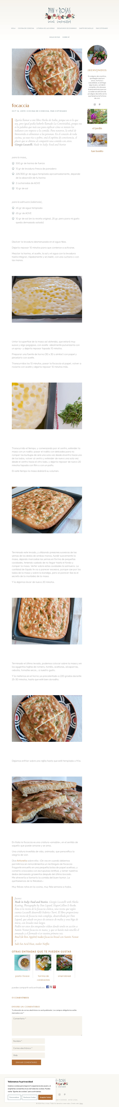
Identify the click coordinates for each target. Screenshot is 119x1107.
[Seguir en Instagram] (95, 104)
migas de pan (55, 37)
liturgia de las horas (46, 28)
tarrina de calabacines (43, 977)
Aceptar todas (45, 1097)
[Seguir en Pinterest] (99, 104)
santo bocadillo (86, 28)
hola (13, 28)
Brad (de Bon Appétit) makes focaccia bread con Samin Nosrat (46, 937)
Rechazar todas (29, 1097)
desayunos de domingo (67, 28)
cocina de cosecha (26, 28)
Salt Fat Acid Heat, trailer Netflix (32, 944)
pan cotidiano (102, 28)
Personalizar (14, 1097)
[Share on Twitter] (51, 986)
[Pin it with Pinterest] (54, 986)
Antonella (22, 860)
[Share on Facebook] (47, 986)
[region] (30, 1090)
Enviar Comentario (26, 1062)
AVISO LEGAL (73, 1100)
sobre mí (66, 37)
